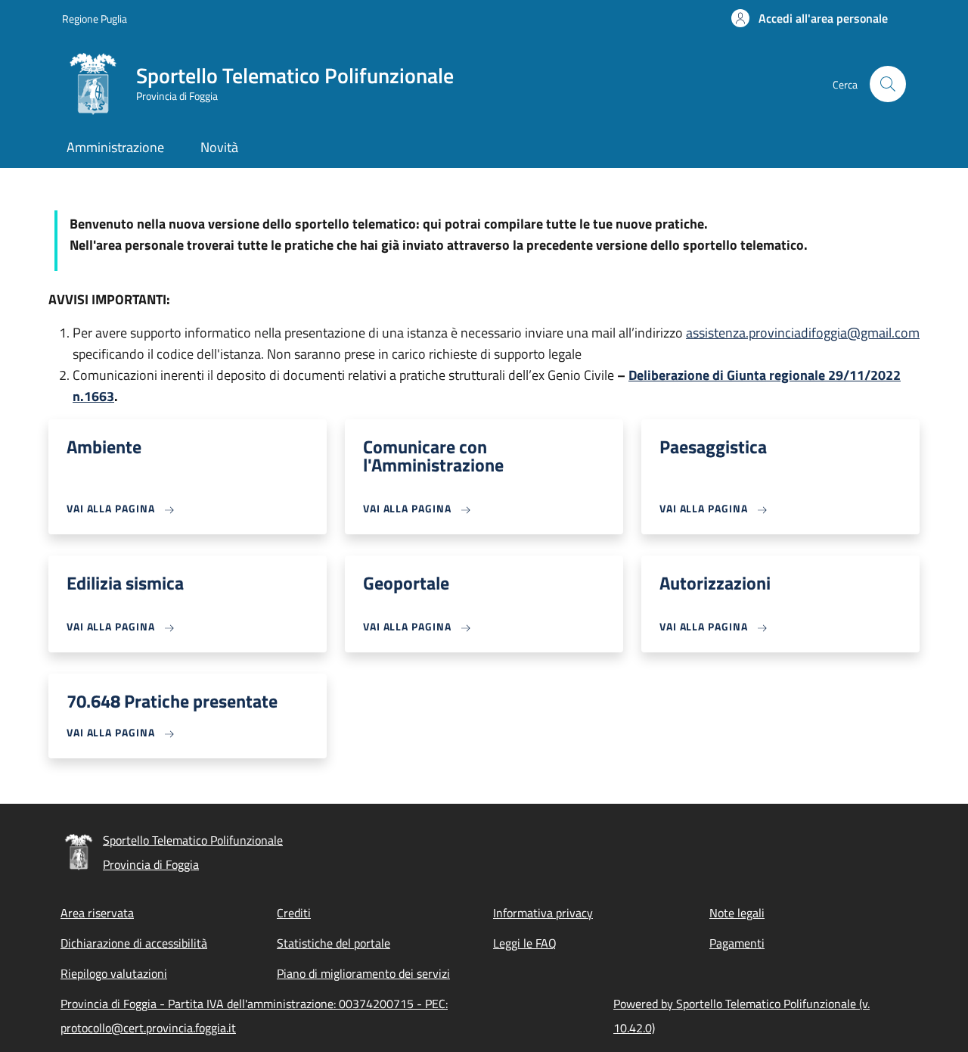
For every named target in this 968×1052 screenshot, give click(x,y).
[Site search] (888, 84)
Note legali (737, 913)
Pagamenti (737, 943)
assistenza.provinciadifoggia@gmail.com (803, 332)
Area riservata (97, 913)
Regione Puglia (94, 18)
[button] (809, 18)
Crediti (294, 913)
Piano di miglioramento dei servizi (363, 973)
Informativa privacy (543, 913)
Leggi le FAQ (525, 943)
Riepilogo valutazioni (113, 973)
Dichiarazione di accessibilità (133, 943)
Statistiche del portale (333, 943)
